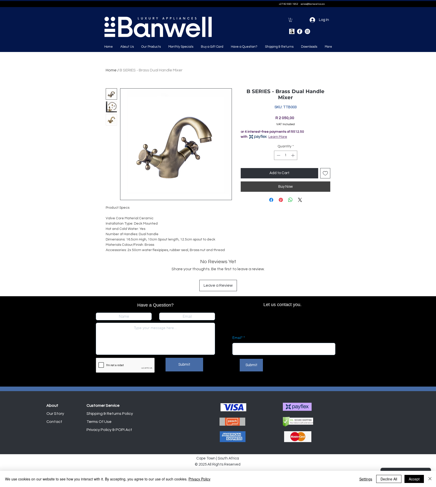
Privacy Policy (199, 478)
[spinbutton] (285, 155)
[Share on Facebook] (271, 200)
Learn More (277, 137)
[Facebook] (299, 31)
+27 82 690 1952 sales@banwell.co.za (302, 4)
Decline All (388, 478)
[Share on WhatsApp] (290, 200)
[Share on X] (300, 200)
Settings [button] (365, 478)
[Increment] (293, 155)
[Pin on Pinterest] (281, 200)
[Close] (430, 479)
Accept (414, 478)
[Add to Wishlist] (325, 173)
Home (111, 70)
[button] (290, 20)
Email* (237, 337)
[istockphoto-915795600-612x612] (291, 31)
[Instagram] (307, 31)
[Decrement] (278, 155)
